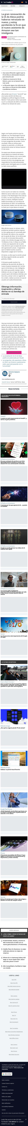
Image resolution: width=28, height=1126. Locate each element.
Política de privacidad (7, 1093)
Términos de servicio (20, 306)
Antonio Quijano (13, 36)
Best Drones (14, 1051)
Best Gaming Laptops (14, 999)
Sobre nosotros (5, 1080)
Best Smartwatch (14, 1022)
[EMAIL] (10, 376)
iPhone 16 (21, 6)
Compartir (6, 67)
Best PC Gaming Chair (14, 1005)
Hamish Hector (11, 38)
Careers (4, 1110)
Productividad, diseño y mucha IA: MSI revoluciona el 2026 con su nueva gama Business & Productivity (15, 942)
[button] (2, 2)
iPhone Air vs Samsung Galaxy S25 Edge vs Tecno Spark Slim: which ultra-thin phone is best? (14, 959)
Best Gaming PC (14, 1002)
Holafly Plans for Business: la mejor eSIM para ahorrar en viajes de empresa (14, 951)
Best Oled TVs (14, 1018)
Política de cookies (6, 1096)
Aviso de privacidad (19, 307)
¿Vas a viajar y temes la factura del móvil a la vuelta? (14, 935)
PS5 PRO (13, 6)
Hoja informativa (22, 67)
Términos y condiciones (8, 1090)
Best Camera (14, 1044)
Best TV (14, 1015)
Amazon (14, 94)
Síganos (13, 67)
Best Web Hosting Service (14, 986)
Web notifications (6, 1103)
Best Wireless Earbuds (14, 1035)
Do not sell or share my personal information (13, 1113)
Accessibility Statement (7, 1106)
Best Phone (14, 1012)
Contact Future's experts (8, 1083)
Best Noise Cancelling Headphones (14, 1031)
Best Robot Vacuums (14, 1054)
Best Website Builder (14, 989)
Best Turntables (14, 1028)
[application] (14, 178)
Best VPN (14, 979)
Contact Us (4, 1086)
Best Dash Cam (14, 1048)
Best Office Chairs (14, 1038)
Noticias (4, 37)
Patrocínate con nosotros (8, 1100)
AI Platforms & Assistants (7, 10)
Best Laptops (14, 996)
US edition (12, 1122)
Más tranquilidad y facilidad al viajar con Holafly (14, 967)
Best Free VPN (14, 983)
